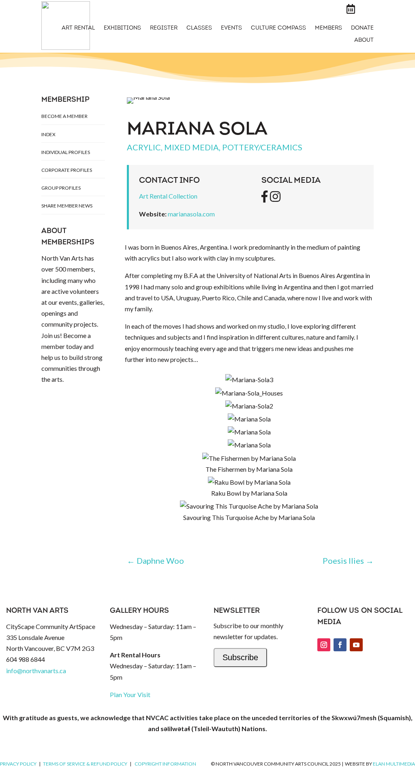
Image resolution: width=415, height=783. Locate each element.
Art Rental (78, 28)
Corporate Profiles (66, 170)
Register (164, 28)
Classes (199, 28)
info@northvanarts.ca (36, 670)
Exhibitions (122, 28)
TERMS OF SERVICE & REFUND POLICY (85, 764)
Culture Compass (278, 28)
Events (231, 28)
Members (328, 28)
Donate (362, 28)
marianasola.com (191, 214)
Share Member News (66, 206)
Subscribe (240, 657)
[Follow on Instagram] (323, 644)
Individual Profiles (65, 152)
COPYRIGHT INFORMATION (165, 764)
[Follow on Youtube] (356, 644)
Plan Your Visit (130, 694)
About (364, 40)
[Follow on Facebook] (340, 644)
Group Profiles (61, 188)
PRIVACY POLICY (18, 764)
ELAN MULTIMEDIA (394, 764)
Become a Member (64, 116)
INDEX (48, 134)
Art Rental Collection (168, 196)
